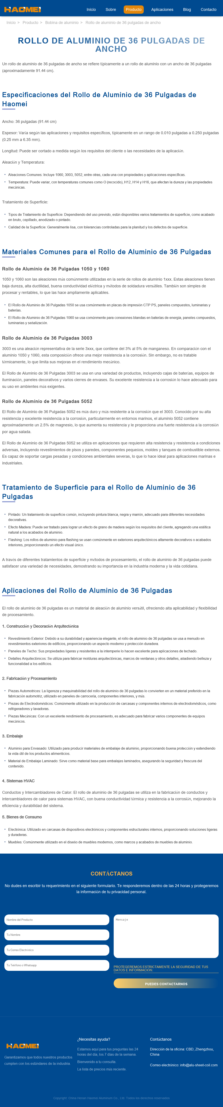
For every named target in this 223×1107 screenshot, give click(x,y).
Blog (187, 9)
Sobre (111, 9)
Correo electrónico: (184, 1065)
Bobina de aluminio (62, 22)
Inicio (91, 9)
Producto (134, 9)
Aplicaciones (162, 9)
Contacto (208, 9)
